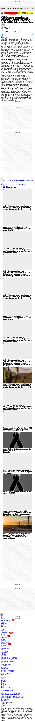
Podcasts (3, 667)
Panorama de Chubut (8, 660)
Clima (3, 647)
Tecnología (5, 651)
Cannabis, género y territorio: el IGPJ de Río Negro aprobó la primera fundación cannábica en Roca (17, 429)
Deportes (3, 637)
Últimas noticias (6, 8)
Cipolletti (3, 681)
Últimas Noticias (7, 620)
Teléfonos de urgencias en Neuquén (12, 697)
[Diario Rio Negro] (2, 707)
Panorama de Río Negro (9, 658)
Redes (2, 634)
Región (3, 16)
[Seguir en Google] (2, 36)
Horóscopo (5, 648)
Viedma (2, 683)
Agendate (5, 636)
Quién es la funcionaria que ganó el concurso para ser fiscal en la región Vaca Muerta (17, 471)
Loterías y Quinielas (6, 690)
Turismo (3, 629)
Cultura (2, 639)
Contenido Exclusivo (7, 670)
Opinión (3, 654)
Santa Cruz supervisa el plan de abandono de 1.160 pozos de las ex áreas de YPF (17, 228)
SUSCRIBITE (25, 13)
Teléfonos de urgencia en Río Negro (12, 696)
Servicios (3, 631)
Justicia (3, 625)
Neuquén (16, 8)
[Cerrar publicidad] (1, 614)
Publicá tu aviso (5, 687)
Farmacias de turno (6, 692)
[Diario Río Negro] (10, 13)
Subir (4, 705)
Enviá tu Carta (6, 664)
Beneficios (3, 700)
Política (2, 622)
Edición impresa (5, 673)
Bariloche (27, 8)
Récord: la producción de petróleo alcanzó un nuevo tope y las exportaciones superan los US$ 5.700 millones (16, 536)
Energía (3, 626)
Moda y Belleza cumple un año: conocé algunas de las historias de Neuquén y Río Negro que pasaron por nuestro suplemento (17, 513)
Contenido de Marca (7, 671)
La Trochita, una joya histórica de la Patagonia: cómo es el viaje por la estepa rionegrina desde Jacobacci (17, 207)
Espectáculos (5, 642)
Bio (2, 650)
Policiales (3, 666)
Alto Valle (3, 677)
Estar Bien (5, 644)
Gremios (4, 623)
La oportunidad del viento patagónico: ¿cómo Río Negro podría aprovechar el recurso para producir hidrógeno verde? (17, 250)
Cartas (3, 663)
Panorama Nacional (7, 661)
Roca (21, 8)
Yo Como (4, 652)
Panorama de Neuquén (9, 657)
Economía (3, 628)
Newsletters (6, 632)
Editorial (4, 655)
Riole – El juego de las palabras (10, 693)
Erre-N (3, 640)
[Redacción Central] (3, 23)
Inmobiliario (4, 668)
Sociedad (3, 645)
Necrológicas (4, 689)
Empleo (2, 686)
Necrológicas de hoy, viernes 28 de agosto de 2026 (17, 450)
